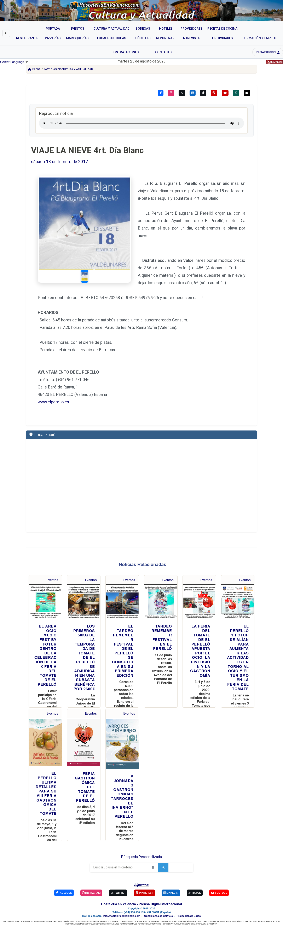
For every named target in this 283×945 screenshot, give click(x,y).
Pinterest (145, 892)
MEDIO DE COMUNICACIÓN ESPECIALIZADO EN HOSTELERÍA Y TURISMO (98, 921)
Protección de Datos (189, 916)
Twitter (119, 892)
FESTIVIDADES (113, 924)
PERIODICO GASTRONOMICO (149, 924)
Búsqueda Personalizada (141, 857)
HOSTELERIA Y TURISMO (171, 924)
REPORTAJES (266, 921)
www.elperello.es (53, 401)
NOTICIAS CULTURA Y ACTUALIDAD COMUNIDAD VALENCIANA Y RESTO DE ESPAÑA (36, 921)
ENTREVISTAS (101, 924)
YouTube (220, 892)
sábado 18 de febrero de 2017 (59, 161)
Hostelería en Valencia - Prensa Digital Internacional (141, 904)
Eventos (52, 580)
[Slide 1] (84, 276)
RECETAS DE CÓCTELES (85, 924)
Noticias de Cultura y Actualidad (68, 69)
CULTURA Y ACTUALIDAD (250, 921)
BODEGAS (212, 921)
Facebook (65, 892)
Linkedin (172, 892)
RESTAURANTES (143, 921)
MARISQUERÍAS (184, 921)
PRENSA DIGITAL (188, 924)
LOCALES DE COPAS (199, 921)
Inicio (36, 69)
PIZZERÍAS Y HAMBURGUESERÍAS (164, 921)
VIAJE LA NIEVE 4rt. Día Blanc (87, 150)
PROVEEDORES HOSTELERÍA (228, 921)
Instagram (92, 892)
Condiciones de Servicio (158, 916)
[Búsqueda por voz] (153, 867)
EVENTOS (132, 921)
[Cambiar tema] (6, 33)
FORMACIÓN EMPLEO (128, 924)
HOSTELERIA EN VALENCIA (206, 924)
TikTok (196, 892)
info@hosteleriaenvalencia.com (121, 916)
